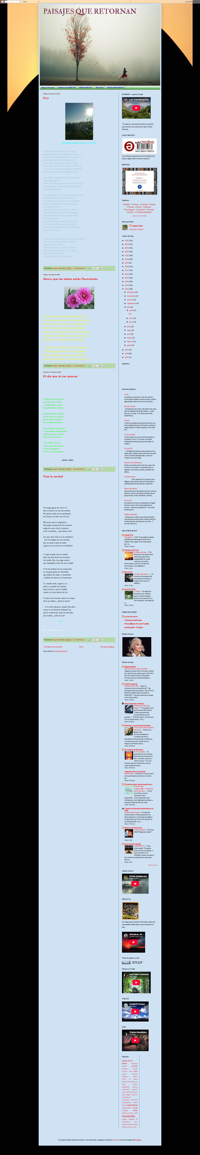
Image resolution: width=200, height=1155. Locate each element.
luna (128, 1094)
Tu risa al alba (129, 434)
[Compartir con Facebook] (99, 268)
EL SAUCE (128, 448)
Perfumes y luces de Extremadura (137, 725)
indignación (126, 1087)
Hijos (129, 1082)
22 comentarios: (79, 640)
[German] (144, 204)
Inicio (81, 647)
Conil (126, 394)
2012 (127, 289)
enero (129, 345)
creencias (134, 1074)
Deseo (126, 420)
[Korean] (150, 209)
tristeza (124, 1127)
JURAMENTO (139, 846)
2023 (127, 248)
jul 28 (131, 310)
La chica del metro (141, 574)
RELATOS (99, 87)
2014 (127, 281)
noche (135, 1108)
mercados (134, 1100)
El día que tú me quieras (60, 376)
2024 (127, 244)
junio (129, 326)
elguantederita (130, 666)
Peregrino (128, 537)
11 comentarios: (79, 268)
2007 (127, 357)
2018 (127, 266)
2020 (127, 259)
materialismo (126, 1097)
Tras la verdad (53, 476)
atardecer (125, 1069)
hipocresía (134, 1082)
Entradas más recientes (53, 647)
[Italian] (131, 207)
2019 (127, 263)
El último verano (140, 552)
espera (135, 1076)
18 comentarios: (79, 469)
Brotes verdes (129, 406)
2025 (127, 240)
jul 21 (131, 318)
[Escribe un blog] (95, 268)
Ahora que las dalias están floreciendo (70, 278)
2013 (127, 285)
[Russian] (147, 207)
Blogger (138, 1140)
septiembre (131, 303)
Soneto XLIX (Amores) (133, 462)
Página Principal (47, 87)
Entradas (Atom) (60, 651)
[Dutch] (139, 207)
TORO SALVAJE (130, 684)
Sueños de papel (130, 514)
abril (129, 334)
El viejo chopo (129, 476)
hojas (123, 1084)
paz (128, 1113)
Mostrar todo (152, 865)
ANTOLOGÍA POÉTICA (115, 87)
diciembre (131, 292)
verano (129, 1127)
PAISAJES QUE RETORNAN (89, 11)
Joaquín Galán (137, 226)
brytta (115, 1140)
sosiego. (130, 1124)
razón (136, 1113)
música (124, 1105)
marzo (129, 338)
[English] (126, 204)
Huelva (135, 1084)
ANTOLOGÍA (129, 589)
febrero (130, 341)
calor (136, 1071)
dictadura (125, 1076)
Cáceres (124, 1071)
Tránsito (137, 591)
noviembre (131, 296)
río (137, 1119)
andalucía (134, 1063)
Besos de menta (130, 488)
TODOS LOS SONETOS (67, 87)
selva (136, 1122)
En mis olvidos (139, 752)
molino (135, 1102)
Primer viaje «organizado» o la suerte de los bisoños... (143, 788)
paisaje (124, 1113)
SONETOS (128, 535)
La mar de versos (131, 616)
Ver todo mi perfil (136, 229)
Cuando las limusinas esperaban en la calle (138, 809)
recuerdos (128, 1116)
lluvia (136, 1092)
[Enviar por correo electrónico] (93, 268)
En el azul (128, 500)
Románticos (126, 1122)
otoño (135, 1110)
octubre (130, 299)
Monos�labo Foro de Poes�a (136, 624)
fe (129, 1079)
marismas (134, 1095)
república (131, 1119)
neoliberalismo (127, 1108)
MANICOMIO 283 (131, 686)
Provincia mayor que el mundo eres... (138, 784)
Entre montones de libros (134, 703)
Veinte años (129, 773)
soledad (124, 1124)
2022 (127, 251)
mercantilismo (126, 1102)
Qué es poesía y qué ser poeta (136, 669)
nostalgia (125, 1110)
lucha (123, 1095)
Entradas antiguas (107, 647)
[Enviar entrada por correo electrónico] (88, 268)
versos (134, 1127)
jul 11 (131, 322)
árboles (124, 1066)
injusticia (135, 1089)
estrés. (124, 1079)
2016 (127, 274)
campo (124, 1074)
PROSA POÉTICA (85, 87)
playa (131, 1113)
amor (124, 1063)
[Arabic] (130, 212)
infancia (135, 1087)
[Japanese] (141, 209)
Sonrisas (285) (139, 830)
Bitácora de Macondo (133, 828)
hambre (124, 1082)
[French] (135, 204)
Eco (46, 97)
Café (130, 1071)
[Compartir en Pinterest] (102, 268)
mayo (129, 330)
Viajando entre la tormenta (134, 771)
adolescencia (127, 1060)
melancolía (125, 1100)
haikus (135, 1079)
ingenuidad (125, 1089)
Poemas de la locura (132, 812)
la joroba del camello (132, 844)
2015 (127, 278)
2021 (127, 255)
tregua (135, 1124)
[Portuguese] (130, 209)
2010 (127, 353)
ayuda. (135, 1069)
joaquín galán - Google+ (133, 627)
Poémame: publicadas (133, 620)
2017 (127, 270)
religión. (124, 1119)
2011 (127, 350)
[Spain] (152, 204)
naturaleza (132, 1105)
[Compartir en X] (97, 268)
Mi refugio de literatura (133, 750)
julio (129, 307)
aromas (135, 1066)
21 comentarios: (79, 366)
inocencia (125, 1092)
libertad (131, 1092)
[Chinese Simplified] (143, 212)
